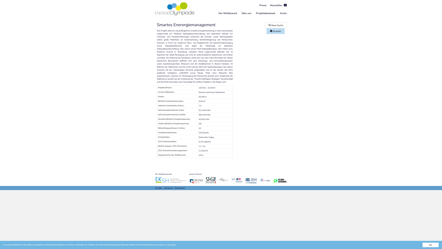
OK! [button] (430, 245)
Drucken (276, 31)
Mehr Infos (171, 245)
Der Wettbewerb (228, 13)
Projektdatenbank (265, 13)
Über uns (246, 13)
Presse (263, 5)
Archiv (283, 13)
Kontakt (158, 188)
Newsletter (276, 5)
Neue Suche (277, 25)
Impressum (168, 188)
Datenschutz (180, 188)
